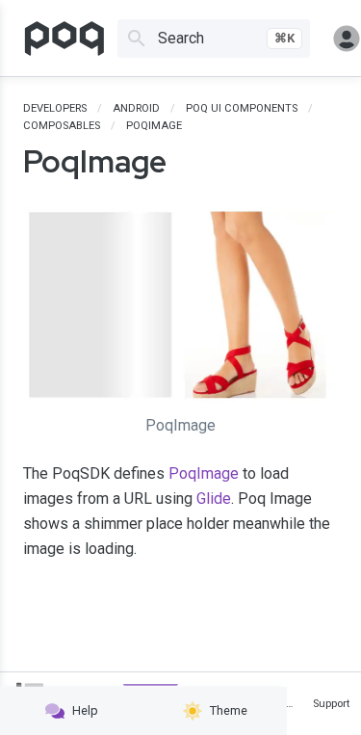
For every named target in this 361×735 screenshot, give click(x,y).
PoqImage (203, 473)
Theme (228, 710)
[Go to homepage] (64, 38)
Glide (213, 498)
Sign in (339, 38)
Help (85, 710)
